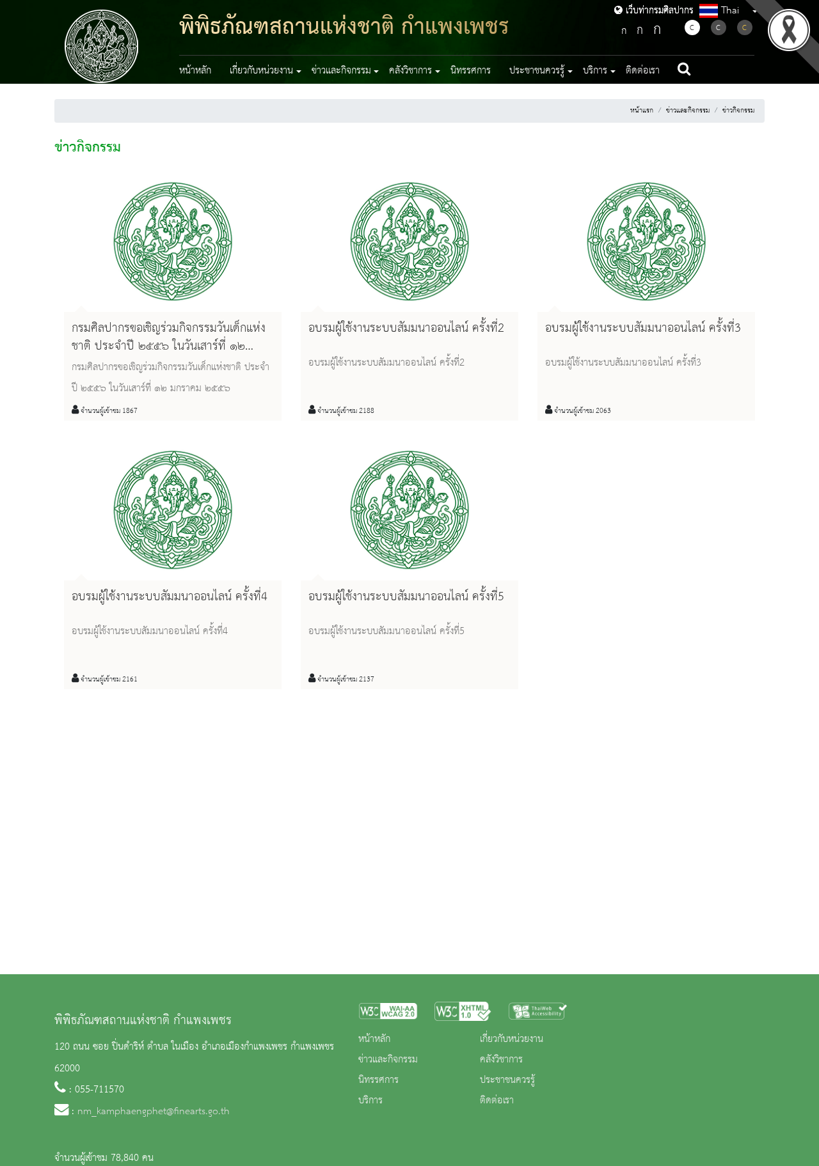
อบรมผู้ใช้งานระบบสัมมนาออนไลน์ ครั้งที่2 (406, 328)
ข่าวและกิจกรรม (688, 111)
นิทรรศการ (470, 71)
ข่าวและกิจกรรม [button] (341, 71)
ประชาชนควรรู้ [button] (536, 71)
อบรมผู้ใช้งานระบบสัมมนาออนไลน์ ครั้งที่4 (169, 597)
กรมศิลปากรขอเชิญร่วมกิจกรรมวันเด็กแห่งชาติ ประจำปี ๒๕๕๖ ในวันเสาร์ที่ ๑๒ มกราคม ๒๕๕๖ (169, 346)
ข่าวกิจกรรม (738, 111)
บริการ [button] (595, 71)
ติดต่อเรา (643, 71)
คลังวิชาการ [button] (410, 71)
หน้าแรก (641, 111)
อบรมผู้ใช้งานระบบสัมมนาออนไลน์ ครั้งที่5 (406, 597)
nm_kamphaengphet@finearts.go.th (153, 1111)
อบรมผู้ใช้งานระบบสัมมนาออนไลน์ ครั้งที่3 (643, 328)
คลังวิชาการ (501, 1059)
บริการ (370, 1100)
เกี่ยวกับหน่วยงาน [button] (261, 71)
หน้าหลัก (195, 71)
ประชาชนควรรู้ (507, 1080)
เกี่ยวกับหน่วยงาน (511, 1039)
